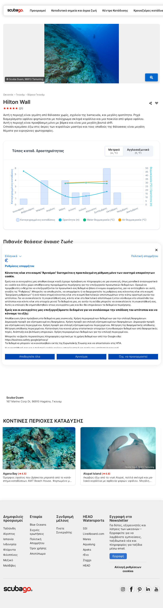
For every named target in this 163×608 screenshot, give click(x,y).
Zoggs (87, 560)
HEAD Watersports (93, 518)
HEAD (86, 565)
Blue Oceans (38, 524)
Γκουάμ (20, 94)
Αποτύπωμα (38, 553)
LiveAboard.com (93, 533)
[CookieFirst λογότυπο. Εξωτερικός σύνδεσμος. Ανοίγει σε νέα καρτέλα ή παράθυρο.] (6, 260)
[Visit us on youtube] (156, 589)
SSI (85, 528)
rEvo (86, 554)
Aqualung (89, 544)
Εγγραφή (118, 556)
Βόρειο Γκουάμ (36, 94)
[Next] (153, 381)
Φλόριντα (9, 549)
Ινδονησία (9, 544)
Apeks (87, 549)
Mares (87, 539)
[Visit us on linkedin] (148, 589)
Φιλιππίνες (10, 554)
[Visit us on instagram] (122, 589)
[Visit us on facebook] (131, 589)
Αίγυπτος (9, 533)
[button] (13, 256)
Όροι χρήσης (38, 548)
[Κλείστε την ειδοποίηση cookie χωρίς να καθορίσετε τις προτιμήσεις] (156, 250)
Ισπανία (8, 539)
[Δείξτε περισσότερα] (151, 77)
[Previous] (10, 381)
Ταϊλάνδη (9, 528)
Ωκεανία (8, 94)
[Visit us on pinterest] (139, 589)
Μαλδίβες (9, 565)
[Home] (15, 10)
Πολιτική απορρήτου (144, 256)
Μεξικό (8, 560)
